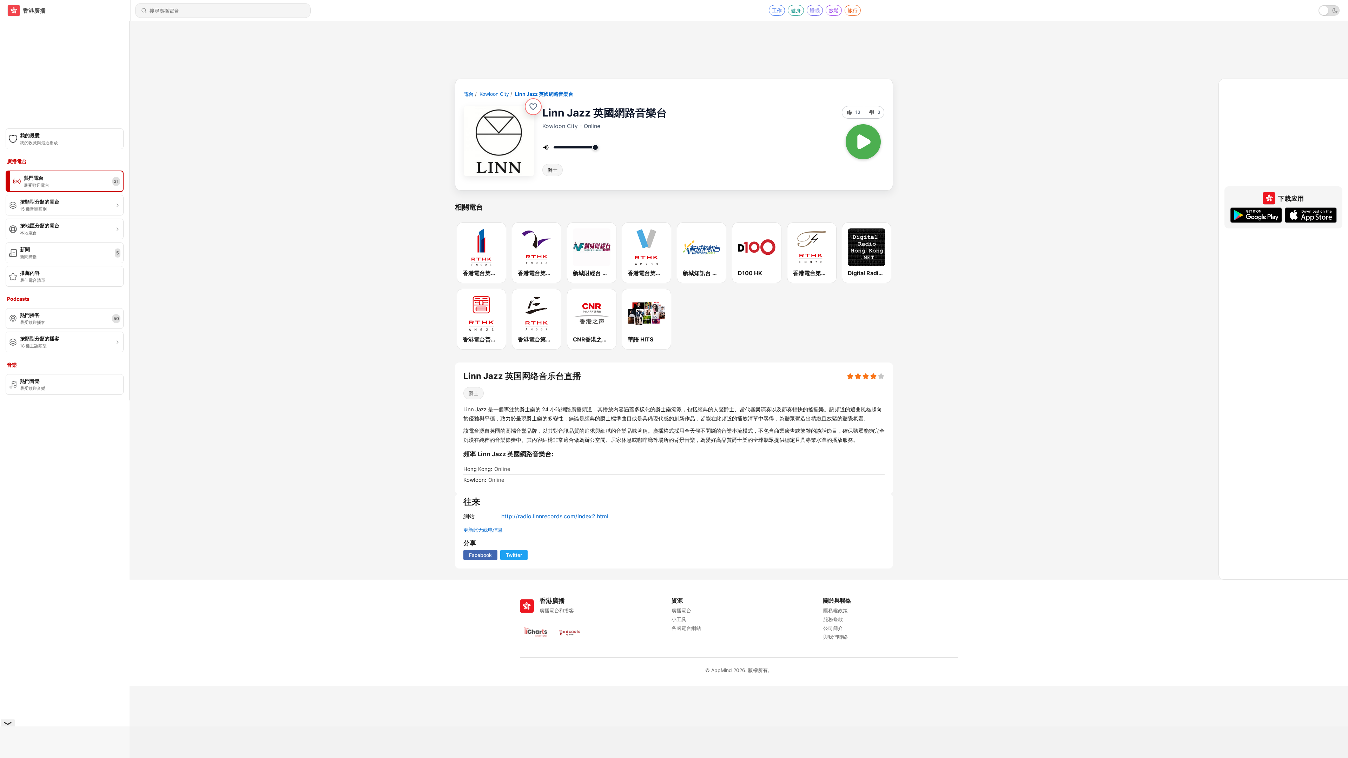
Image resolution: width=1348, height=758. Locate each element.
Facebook (480, 555)
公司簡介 (833, 628)
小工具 (679, 619)
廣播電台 (681, 610)
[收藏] (533, 106)
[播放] (863, 141)
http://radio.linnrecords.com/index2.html (554, 516)
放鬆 (834, 10)
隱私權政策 (835, 610)
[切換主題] (1329, 10)
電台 (469, 94)
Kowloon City (494, 94)
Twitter (514, 555)
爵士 (552, 170)
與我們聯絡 (835, 637)
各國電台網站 (686, 628)
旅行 (853, 10)
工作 (777, 10)
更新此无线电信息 (483, 530)
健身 (796, 10)
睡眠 (815, 10)
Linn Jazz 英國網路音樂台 (544, 94)
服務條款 (833, 619)
